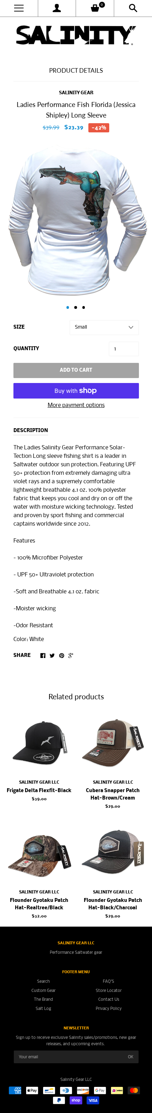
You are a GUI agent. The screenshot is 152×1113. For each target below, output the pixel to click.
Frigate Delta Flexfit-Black (39, 791)
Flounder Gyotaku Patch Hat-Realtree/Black (39, 904)
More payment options (76, 405)
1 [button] (67, 307)
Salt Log (43, 1008)
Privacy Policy (109, 1008)
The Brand (43, 999)
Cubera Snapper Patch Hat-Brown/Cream (113, 794)
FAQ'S (108, 981)
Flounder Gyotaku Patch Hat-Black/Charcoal (113, 904)
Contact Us (108, 999)
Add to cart (76, 370)
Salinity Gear (76, 93)
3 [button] (83, 307)
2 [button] (75, 307)
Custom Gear (43, 990)
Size (19, 327)
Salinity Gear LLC (39, 782)
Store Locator (109, 990)
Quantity (26, 349)
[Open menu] (19, 8)
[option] (76, 219)
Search (43, 981)
